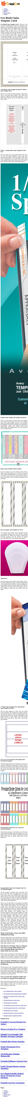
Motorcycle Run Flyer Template (13, 1029)
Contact (5, 1090)
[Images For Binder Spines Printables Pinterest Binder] (14, 449)
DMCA (5, 1093)
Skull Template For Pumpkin (10, 1002)
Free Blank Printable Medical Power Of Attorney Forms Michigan (12, 1076)
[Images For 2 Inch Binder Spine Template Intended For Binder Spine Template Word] (14, 64)
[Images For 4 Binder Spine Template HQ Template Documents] (14, 289)
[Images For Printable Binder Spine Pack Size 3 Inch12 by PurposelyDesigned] (14, 799)
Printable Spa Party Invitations (13, 1083)
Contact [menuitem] (5, 8)
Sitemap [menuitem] (5, 14)
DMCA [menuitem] (5, 11)
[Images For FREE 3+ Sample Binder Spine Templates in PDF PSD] (14, 124)
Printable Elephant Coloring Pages (12, 1000)
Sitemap (5, 1096)
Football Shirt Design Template (13, 1041)
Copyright (6, 1092)
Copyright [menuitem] (6, 10)
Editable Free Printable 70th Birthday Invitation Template (12, 1035)
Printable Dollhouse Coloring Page (14, 1061)
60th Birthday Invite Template (11, 1010)
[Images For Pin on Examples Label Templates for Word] (14, 504)
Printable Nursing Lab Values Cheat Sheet (13, 1013)
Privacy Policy (7, 1094)
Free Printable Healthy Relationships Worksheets (15, 993)
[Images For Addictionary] (14, 558)
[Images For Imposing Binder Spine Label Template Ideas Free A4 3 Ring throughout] (14, 862)
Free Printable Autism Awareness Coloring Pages (15, 1005)
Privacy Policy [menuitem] (7, 12)
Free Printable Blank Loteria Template (13, 991)
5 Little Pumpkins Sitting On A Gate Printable (14, 1008)
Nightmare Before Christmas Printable (13, 1015)
